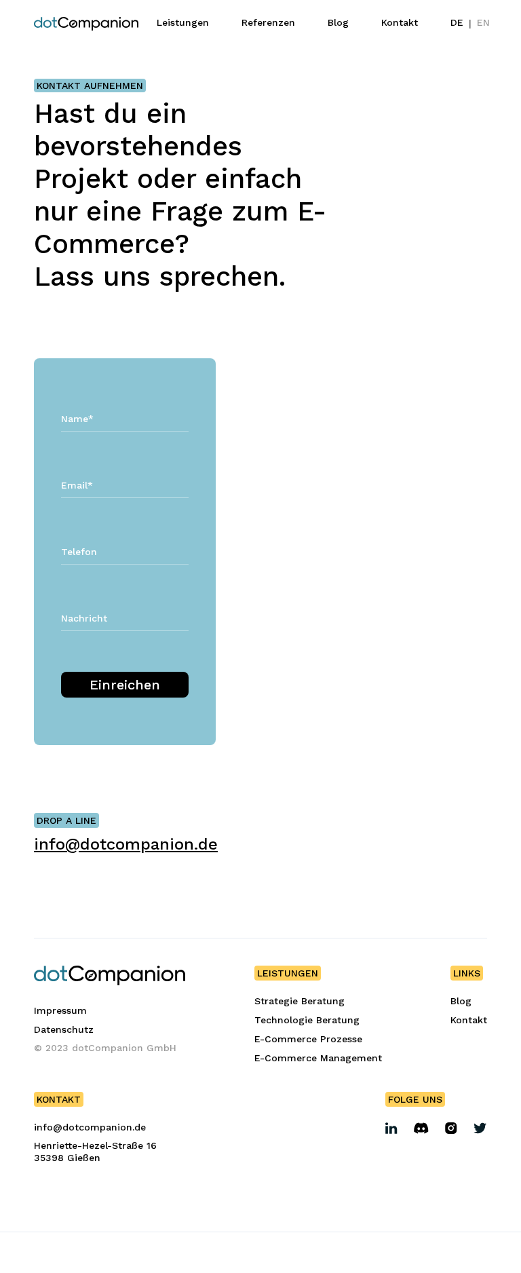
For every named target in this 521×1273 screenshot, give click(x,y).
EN (483, 22)
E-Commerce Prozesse (308, 1038)
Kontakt (399, 22)
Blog (338, 22)
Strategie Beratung (299, 1000)
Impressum (60, 1010)
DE (456, 22)
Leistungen (183, 22)
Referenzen (268, 22)
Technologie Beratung (307, 1019)
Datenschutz (64, 1029)
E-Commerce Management (318, 1057)
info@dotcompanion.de (126, 844)
